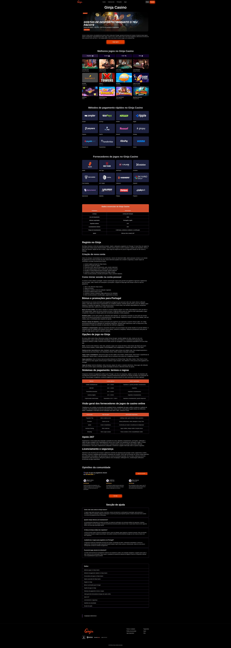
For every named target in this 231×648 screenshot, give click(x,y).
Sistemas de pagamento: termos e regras (94, 591)
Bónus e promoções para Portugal (92, 585)
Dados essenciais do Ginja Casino (92, 579)
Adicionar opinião (141, 473)
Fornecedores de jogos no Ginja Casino (93, 576)
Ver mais (115, 495)
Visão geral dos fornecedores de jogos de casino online (97, 594)
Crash (123, 55)
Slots (140, 55)
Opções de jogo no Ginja (90, 588)
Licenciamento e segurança (90, 600)
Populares (89, 55)
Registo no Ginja (88, 582)
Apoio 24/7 (86, 597)
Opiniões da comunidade (90, 603)
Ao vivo (106, 55)
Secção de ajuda (88, 606)
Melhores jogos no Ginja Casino (91, 570)
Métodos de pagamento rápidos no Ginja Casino (95, 573)
